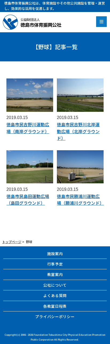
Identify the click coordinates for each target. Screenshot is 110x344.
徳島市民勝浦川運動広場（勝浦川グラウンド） (80, 199)
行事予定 (55, 264)
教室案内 (55, 274)
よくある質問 (55, 295)
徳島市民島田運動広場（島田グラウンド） (27, 199)
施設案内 (55, 253)
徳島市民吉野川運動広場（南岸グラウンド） (27, 128)
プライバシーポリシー (54, 316)
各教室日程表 (55, 306)
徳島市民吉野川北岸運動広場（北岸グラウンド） (78, 131)
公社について (55, 285)
